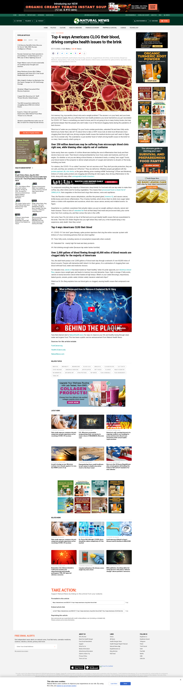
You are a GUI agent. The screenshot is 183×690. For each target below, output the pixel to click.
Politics (53, 27)
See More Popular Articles (31, 133)
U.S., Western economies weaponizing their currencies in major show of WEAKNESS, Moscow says (91, 435)
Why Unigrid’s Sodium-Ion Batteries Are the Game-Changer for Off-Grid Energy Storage (30, 82)
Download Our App (143, 15)
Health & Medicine (75, 27)
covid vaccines (114, 58)
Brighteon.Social (145, 639)
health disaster (86, 60)
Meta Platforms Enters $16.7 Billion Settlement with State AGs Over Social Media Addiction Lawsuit (30, 73)
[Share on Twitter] (62, 53)
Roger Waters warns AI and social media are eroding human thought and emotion (30, 64)
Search (168, 15)
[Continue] (54, 646)
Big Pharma (59, 33)
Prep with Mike (31, 15)
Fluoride (77, 60)
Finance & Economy (92, 27)
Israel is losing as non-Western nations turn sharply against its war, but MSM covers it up (63, 465)
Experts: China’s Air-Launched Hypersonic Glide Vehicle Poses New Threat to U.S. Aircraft (29, 113)
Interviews (41, 15)
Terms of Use (83, 658)
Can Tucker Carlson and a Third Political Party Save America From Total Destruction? (22, 206)
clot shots (106, 58)
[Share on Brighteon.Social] (53, 53)
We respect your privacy (21, 651)
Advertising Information (86, 651)
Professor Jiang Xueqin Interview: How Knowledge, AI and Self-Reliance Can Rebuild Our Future (22, 220)
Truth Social (143, 646)
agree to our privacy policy (66, 686)
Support (81, 644)
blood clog (81, 58)
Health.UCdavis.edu (58, 350)
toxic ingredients (64, 61)
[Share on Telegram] (67, 53)
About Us (153, 15)
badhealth (65, 58)
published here (73, 676)
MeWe (142, 653)
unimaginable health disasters (83, 176)
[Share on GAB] (71, 53)
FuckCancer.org (56, 346)
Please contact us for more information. (63, 620)
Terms (63, 673)
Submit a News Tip (84, 653)
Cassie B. (62, 430)
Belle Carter (117, 430)
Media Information (84, 649)
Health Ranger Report (23, 168)
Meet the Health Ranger (86, 639)
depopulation (62, 60)
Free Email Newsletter (85, 641)
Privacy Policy (83, 656)
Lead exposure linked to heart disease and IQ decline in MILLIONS (118, 540)
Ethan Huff (89, 430)
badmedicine (73, 58)
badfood (58, 58)
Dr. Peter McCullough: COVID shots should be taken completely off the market (91, 541)
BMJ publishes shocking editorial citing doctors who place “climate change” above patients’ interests (118, 569)
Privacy (58, 673)
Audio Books (49, 15)
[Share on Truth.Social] (75, 53)
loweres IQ (109, 197)
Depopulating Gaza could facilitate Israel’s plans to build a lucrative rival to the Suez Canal (91, 466)
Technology (134, 27)
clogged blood (97, 58)
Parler (141, 644)
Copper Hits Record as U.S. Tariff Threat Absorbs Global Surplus (28, 97)
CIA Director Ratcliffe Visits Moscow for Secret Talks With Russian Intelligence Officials (29, 47)
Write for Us (82, 646)
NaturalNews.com (57, 354)
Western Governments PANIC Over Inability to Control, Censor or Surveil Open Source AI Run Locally (39, 190)
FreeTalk (142, 651)
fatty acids (70, 60)
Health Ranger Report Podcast (119, 644)
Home (14, 15)
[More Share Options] (84, 53)
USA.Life (142, 658)
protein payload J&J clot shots (62, 171)
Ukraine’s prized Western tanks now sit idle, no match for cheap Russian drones (30, 121)
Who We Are (82, 636)
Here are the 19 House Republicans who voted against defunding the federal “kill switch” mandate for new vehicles (118, 466)
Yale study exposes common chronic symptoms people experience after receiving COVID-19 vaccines (63, 434)
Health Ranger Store (116, 641)
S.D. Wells (66, 49)
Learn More (114, 683)
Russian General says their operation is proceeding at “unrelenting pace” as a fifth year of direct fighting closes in (30, 55)
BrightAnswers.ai (130, 15)
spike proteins (115, 60)
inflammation (96, 60)
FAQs (160, 15)
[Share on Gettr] (80, 53)
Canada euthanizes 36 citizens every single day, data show (91, 568)
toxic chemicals (105, 372)
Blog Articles (113, 651)
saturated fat (105, 60)
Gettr (141, 649)
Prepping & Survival (110, 27)
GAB (141, 656)
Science (123, 27)
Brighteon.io (143, 636)
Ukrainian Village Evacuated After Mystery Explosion (28, 90)
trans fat (73, 61)
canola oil (89, 58)
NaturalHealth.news (76, 335)
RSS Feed (112, 653)
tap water (124, 60)
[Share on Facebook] (58, 53)
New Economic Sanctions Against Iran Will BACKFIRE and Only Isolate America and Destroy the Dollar (39, 220)
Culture (62, 27)
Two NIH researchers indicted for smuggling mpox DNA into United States (28, 105)
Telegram (142, 641)
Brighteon (22, 15)
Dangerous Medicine (72, 369)
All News (112, 639)
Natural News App (115, 646)
